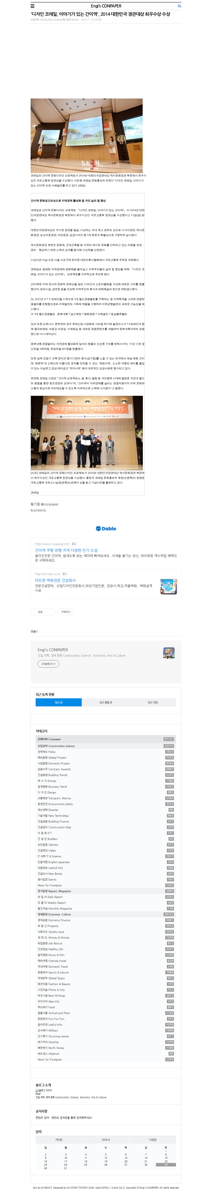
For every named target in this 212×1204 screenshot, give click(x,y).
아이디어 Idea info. (105, 1001)
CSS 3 (121, 1187)
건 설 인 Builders (105, 838)
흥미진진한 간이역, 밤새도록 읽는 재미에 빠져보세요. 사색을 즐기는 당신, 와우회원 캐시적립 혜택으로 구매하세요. (106, 558)
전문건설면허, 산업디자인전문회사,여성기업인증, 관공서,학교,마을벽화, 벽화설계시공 (93, 588)
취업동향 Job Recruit (105, 943)
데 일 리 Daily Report (105, 896)
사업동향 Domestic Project (105, 763)
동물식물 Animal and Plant (105, 1012)
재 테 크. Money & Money (105, 937)
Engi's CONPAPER (106, 6)
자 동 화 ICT (105, 833)
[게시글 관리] (51, 612)
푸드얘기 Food (105, 1007)
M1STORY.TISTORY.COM (80, 1187)
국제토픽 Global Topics (105, 978)
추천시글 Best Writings (105, 995)
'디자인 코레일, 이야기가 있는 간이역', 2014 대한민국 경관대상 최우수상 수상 (100, 14)
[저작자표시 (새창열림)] (76, 612)
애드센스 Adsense (105, 1053)
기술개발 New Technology (105, 815)
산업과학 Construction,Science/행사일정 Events (54, 19)
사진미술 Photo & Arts (105, 989)
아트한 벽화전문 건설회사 (55, 580)
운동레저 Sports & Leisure (105, 972)
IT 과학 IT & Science (105, 856)
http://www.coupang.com (52, 544)
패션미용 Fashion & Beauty (105, 983)
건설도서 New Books (105, 873)
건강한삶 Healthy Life (105, 949)
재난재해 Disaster (105, 809)
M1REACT (46, 1187)
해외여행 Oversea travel (105, 960)
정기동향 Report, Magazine (105, 891)
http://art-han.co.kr (47, 574)
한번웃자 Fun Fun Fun (105, 1018)
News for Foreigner (105, 885)
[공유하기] (46, 612)
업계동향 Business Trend (105, 786)
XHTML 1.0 (107, 1187)
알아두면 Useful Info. (105, 1024)
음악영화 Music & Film (105, 954)
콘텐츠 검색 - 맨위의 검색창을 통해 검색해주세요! (64, 1117)
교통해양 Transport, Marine (105, 798)
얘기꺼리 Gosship (105, 1042)
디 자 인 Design (105, 792)
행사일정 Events (105, 879)
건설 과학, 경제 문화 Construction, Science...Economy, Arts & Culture (81, 655)
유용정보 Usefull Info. (105, 867)
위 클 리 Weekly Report (105, 902)
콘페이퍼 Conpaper (105, 739)
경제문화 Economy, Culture (105, 914)
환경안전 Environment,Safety (105, 804)
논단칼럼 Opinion (105, 844)
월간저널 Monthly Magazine (105, 908)
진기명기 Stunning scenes (105, 1036)
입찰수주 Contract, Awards (105, 769)
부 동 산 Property (105, 925)
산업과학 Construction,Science (105, 745)
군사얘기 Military (105, 1030)
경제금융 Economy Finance (105, 920)
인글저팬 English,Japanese (105, 862)
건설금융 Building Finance (105, 821)
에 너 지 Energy (105, 780)
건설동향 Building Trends (105, 774)
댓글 (33, 631)
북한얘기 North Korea (105, 1047)
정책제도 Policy (105, 751)
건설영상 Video (105, 850)
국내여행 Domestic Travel (105, 966)
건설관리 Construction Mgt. (105, 827)
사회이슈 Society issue (105, 931)
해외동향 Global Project (105, 757)
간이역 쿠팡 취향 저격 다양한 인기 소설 (66, 550)
